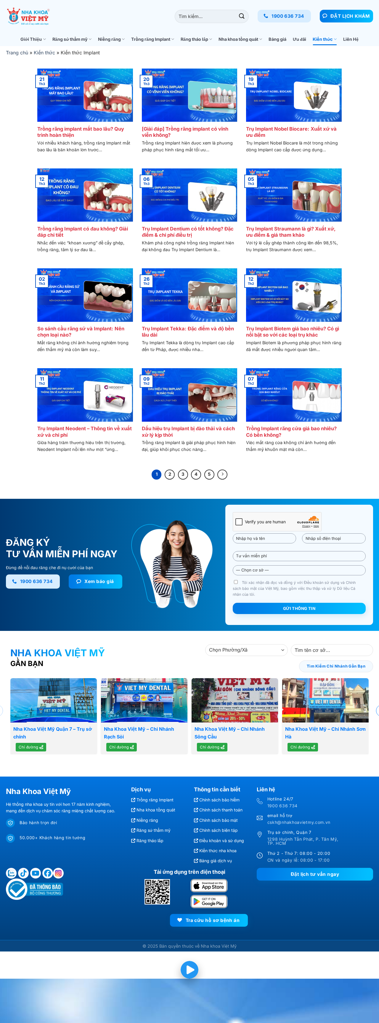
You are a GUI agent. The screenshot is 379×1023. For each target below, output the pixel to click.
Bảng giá (277, 39)
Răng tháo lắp (194, 39)
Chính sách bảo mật (218, 820)
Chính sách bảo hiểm (219, 799)
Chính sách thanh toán (221, 809)
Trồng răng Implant (150, 39)
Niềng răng (109, 39)
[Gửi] (242, 16)
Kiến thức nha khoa (218, 850)
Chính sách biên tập (218, 830)
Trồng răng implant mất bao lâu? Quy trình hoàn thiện (80, 132)
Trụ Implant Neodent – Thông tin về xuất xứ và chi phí (84, 432)
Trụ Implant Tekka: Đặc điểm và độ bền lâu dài (188, 332)
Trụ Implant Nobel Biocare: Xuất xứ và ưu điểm (291, 132)
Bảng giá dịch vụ (215, 860)
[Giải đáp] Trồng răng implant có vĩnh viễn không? (185, 132)
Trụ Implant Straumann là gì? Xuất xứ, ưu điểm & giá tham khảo (290, 232)
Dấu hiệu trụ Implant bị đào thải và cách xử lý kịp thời (188, 432)
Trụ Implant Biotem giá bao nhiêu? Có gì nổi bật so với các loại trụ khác (292, 332)
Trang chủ (17, 53)
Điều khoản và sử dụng (221, 840)
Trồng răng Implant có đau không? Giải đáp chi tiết (82, 232)
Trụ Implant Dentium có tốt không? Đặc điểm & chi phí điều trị (188, 232)
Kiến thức (323, 39)
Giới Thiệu (31, 39)
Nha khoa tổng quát (238, 39)
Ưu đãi (299, 39)
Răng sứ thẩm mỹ (70, 39)
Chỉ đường (29, 747)
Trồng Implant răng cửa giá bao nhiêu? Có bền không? (291, 432)
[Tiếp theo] (222, 475)
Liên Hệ (351, 39)
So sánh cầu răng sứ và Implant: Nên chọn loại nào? (80, 332)
